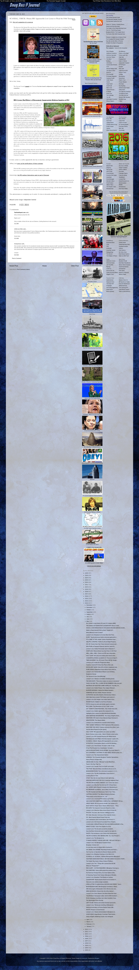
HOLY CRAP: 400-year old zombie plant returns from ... (101, 655)
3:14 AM (16, 238)
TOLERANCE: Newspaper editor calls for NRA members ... (102, 895)
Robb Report (109, 289)
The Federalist (110, 95)
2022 (86, 582)
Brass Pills (109, 118)
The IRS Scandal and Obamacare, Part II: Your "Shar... (101, 792)
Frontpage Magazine (111, 76)
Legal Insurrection (123, 70)
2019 (86, 589)
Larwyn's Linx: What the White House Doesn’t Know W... (101, 810)
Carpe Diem (122, 120)
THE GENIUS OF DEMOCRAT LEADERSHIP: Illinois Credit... (103, 625)
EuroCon (108, 72)
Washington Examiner (111, 99)
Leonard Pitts (122, 179)
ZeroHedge (121, 130)
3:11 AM (16, 223)
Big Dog (108, 266)
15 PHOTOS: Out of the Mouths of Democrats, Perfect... (101, 694)
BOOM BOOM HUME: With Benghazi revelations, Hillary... (102, 886)
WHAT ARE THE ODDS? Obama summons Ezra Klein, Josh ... (103, 727)
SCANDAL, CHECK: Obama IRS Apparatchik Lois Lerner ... (102, 741)
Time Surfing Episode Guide (113, 17)
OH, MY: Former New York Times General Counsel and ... (102, 644)
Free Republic (109, 74)
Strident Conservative (124, 87)
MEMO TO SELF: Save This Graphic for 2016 (98, 826)
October (88, 609)
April (87, 919)
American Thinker (110, 57)
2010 (86, 934)
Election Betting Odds (111, 68)
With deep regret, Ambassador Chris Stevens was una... (101, 888)
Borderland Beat (110, 242)
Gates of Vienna (123, 61)
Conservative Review (111, 64)
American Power (110, 262)
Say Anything (122, 85)
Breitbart (108, 61)
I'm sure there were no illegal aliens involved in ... (99, 847)
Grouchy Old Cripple (111, 175)
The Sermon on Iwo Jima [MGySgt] (95, 676)
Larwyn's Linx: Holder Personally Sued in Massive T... (101, 648)
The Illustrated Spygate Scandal (56, 1)
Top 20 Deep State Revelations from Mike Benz (107, 1)
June (88, 619)
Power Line (109, 93)
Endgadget (109, 285)
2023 (86, 580)
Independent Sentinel (30, 199)
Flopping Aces (122, 59)
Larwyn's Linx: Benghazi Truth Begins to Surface (99, 877)
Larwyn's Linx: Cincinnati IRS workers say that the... (100, 798)
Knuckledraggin (110, 179)
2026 (86, 573)
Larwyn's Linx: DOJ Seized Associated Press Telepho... (101, 822)
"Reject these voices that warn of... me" (96, 796)
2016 (86, 596)
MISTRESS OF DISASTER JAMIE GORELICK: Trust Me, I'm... (103, 685)
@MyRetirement (123, 285)
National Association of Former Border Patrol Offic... (100, 907)
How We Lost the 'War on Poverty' (114, 41)
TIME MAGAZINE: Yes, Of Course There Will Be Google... (102, 660)
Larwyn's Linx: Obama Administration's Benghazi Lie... (101, 912)
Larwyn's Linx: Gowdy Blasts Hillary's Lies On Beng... (100, 671)
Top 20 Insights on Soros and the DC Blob (12, 1)
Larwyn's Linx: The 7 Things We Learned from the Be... (101, 863)
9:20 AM (16, 255)
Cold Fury (108, 268)
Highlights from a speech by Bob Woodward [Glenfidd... (101, 713)
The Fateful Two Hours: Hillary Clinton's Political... (99, 861)
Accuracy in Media (123, 165)
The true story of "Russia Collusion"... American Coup (93, 61)
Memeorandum (122, 183)
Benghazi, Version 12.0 (92, 845)
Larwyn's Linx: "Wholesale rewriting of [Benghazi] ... (100, 905)
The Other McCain (123, 95)
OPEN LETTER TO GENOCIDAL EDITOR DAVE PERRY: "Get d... (104, 884)
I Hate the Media (123, 175)
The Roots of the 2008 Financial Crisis (115, 34)
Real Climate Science (124, 254)
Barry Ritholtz (122, 118)
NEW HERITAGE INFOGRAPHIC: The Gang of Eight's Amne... (103, 715)
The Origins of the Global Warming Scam (116, 28)
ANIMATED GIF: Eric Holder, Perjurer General (98, 692)
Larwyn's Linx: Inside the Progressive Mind (98, 662)
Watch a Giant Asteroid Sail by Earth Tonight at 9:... (100, 630)
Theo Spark (122, 270)
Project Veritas (110, 126)
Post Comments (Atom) (23, 269)
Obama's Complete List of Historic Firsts (116, 37)
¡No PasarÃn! (109, 264)
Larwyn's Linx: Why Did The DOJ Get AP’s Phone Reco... (101, 785)
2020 (86, 587)
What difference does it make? (94, 632)
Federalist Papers (123, 173)
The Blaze (108, 59)
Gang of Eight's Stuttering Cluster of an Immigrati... (100, 916)
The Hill (108, 97)
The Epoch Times (110, 70)
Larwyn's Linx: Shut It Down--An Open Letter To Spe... (101, 745)
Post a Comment (16, 258)
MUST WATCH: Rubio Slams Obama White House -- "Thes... (102, 805)
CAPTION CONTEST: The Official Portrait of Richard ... (101, 794)
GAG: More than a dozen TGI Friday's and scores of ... (101, 697)
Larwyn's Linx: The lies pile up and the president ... (100, 829)
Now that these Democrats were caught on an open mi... (101, 831)
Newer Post (13, 266)
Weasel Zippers (110, 101)
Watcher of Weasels (124, 272)
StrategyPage (109, 252)
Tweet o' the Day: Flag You (93, 764)
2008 (86, 938)
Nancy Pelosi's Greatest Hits (94, 759)
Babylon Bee (109, 165)
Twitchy (108, 128)
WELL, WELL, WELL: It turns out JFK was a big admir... (101, 653)
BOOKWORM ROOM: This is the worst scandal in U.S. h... (102, 771)
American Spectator (111, 55)
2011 (86, 931)
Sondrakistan (122, 268)
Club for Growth (123, 122)
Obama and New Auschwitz (113, 26)
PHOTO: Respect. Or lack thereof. (95, 909)
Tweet (73, 20)
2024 (86, 577)
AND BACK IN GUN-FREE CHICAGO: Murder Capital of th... (102, 738)
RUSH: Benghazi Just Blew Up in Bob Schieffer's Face (101, 898)
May (87, 621)
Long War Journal (110, 250)
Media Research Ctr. (124, 181)
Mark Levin (109, 87)
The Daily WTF (110, 283)
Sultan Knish (122, 89)
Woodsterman (109, 188)
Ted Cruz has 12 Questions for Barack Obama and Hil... (101, 852)
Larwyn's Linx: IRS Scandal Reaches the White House (101, 736)
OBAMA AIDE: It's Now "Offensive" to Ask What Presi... (100, 762)
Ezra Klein (121, 171)
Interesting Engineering (112, 287)
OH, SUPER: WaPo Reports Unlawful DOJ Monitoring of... (102, 787)
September (89, 612)
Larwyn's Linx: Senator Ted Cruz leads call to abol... (100, 766)
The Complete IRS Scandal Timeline (115, 39)
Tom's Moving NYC (123, 287)
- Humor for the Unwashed (116, 48)
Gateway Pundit (110, 78)
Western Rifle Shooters (124, 97)
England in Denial (91, 674)
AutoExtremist (109, 280)
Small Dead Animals (124, 266)
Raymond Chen (110, 282)
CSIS (107, 244)
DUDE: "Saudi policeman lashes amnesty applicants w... (101, 637)
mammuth (84, 958)
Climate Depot (122, 242)
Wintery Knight (122, 274)
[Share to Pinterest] (28, 205)
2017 (86, 593)
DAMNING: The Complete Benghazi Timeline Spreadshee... (102, 757)
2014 (86, 600)
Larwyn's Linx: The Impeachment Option (97, 755)
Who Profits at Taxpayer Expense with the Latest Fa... (100, 646)
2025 (86, 575)
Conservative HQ (123, 55)
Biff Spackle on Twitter (124, 282)
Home (44, 266)
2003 (86, 950)
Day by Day (109, 169)
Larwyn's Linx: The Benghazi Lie (95, 838)
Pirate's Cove (122, 80)
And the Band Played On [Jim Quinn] (96, 729)
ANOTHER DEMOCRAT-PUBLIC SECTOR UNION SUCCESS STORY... (105, 858)
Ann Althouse (122, 51)
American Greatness (111, 53)
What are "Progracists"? (92, 865)
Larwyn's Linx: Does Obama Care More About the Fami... (101, 893)
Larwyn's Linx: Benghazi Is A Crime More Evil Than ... (100, 635)
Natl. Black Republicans (125, 262)
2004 (86, 947)
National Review (110, 89)
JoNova (121, 248)
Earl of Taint (109, 171)
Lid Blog (121, 74)
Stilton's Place (109, 184)
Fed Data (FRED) (123, 126)
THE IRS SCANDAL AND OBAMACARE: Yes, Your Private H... (103, 835)
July (87, 616)
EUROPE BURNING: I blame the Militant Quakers (99, 690)
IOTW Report (122, 64)
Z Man (120, 101)
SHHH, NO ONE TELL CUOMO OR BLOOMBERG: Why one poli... (104, 683)
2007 (86, 941)
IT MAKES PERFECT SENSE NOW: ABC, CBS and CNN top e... (103, 840)
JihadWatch (122, 177)
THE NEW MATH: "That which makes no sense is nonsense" (102, 681)
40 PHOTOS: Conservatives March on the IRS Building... (101, 743)
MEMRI (121, 184)
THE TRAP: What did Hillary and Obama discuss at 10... (101, 768)
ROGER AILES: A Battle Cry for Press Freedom (99, 701)
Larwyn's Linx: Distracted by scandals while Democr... (101, 722)
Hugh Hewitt (109, 83)
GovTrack (109, 120)
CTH (107, 66)
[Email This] (20, 205)
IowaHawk (109, 177)
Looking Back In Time (92, 775)
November (89, 607)
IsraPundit (108, 248)
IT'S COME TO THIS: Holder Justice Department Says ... (101, 639)
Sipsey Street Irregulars (125, 264)
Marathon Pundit (123, 261)
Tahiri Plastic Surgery (124, 289)
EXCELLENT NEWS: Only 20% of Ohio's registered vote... (102, 667)
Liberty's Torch (122, 72)
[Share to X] (24, 205)
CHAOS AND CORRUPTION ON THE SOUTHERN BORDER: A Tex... (105, 824)
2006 (86, 943)
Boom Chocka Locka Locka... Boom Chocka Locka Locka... (102, 734)
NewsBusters (122, 186)
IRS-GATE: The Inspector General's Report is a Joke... (101, 808)
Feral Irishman (110, 173)
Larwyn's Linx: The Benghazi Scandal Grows (98, 842)
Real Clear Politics (123, 188)
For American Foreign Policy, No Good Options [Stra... (101, 872)
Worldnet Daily (122, 99)
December (89, 605)
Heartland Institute (123, 246)
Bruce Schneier (110, 291)
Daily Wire (121, 57)
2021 (86, 584)
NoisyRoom (122, 78)
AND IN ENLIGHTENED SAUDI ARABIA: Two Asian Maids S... (103, 750)
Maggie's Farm (110, 274)
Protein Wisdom (123, 82)
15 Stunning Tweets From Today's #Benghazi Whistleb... (101, 875)
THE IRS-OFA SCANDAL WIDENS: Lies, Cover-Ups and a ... (102, 782)
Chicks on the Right (124, 53)
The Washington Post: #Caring (94, 900)
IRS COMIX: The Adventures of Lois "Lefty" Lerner (99, 706)
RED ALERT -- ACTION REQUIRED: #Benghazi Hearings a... (103, 868)
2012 (86, 929)
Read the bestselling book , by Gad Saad (93, 78)
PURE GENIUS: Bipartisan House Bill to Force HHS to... (101, 669)
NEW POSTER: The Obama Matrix (95, 720)
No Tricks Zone (123, 252)
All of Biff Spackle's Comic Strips (94, 563)
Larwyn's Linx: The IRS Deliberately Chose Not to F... (100, 773)
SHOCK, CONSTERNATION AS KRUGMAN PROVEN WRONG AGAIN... (106, 628)
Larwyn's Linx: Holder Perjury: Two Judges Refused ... (101, 688)
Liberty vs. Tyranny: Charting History (115, 24)
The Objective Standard (125, 91)
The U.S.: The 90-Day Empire (113, 30)
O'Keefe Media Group (111, 124)
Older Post (75, 266)
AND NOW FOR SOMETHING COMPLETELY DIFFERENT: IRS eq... (104, 801)
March (88, 921)
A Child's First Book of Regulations (114, 43)
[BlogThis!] (22, 205)
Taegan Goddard (123, 167)
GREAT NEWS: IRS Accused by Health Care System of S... (102, 803)
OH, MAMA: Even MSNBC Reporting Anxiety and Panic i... (102, 849)
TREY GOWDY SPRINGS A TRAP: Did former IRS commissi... (103, 725)
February (89, 924)
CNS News (109, 63)
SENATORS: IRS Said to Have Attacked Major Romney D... (102, 718)
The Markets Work (123, 93)
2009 (86, 936)
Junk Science (122, 250)
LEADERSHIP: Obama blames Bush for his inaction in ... (101, 879)
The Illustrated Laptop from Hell (113, 21)
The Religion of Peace (111, 255)
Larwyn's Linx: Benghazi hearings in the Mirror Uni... (100, 854)
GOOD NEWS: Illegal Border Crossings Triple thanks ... (101, 914)
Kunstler (121, 66)
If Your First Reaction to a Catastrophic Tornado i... (100, 748)
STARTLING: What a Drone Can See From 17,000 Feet (101, 651)
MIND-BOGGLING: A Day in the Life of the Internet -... (100, 891)
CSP (107, 246)
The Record (109, 254)
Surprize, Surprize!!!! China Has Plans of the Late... (100, 665)
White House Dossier (111, 130)
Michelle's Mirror (110, 181)
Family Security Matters (112, 272)
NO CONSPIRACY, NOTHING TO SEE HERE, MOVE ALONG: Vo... (104, 752)
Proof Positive (109, 183)
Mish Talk (121, 128)
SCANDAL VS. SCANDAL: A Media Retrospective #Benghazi (103, 856)
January (88, 926)
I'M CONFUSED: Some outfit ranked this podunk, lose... (101, 870)
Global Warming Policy (124, 244)
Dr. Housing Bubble (123, 124)
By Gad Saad (93, 42)
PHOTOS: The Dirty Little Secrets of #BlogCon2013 (100, 812)
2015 (86, 598)
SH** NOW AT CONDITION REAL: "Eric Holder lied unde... (102, 708)
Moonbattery (122, 76)
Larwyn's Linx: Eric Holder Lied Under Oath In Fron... (100, 699)
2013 (86, 603)
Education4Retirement (124, 283)
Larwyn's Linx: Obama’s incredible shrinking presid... (100, 678)
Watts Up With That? (124, 255)
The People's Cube (111, 186)
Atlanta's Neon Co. (123, 280)
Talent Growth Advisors (124, 291)
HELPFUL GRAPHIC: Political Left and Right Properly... (101, 641)
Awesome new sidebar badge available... (97, 882)
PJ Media (108, 91)
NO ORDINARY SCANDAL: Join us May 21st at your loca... (102, 789)
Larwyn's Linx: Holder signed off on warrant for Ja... (100, 711)
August (88, 614)
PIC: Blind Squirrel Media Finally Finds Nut (98, 817)
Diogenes (108, 167)
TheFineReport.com (20, 212)
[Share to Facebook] (26, 205)
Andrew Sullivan (123, 169)
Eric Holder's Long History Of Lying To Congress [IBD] (101, 623)
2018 (86, 591)
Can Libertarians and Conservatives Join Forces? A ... (101, 819)
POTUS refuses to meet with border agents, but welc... (101, 704)
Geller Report (109, 80)
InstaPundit (109, 85)
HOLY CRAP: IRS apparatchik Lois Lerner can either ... (101, 731)
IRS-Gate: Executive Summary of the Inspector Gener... (101, 815)
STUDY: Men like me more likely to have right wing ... (100, 778)
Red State (121, 83)
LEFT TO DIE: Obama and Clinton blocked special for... (101, 902)
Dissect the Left (110, 270)
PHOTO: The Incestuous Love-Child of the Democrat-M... (101, 833)
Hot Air (108, 82)
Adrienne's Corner (110, 261)
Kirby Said (121, 68)
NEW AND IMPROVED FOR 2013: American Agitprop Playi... (102, 780)
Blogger (97, 958)
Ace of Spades (110, 51)
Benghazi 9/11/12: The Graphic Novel (115, 32)
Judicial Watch (110, 122)
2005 (86, 945)
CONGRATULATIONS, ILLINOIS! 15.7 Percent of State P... (102, 658)
